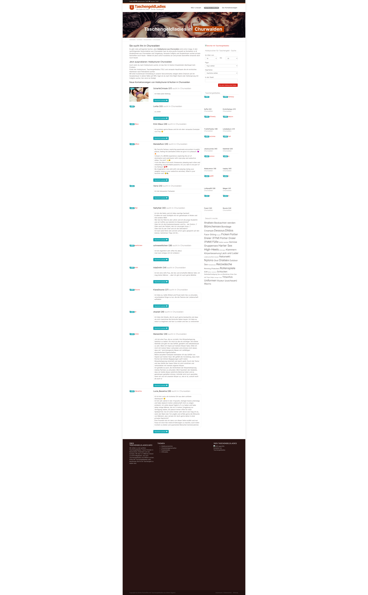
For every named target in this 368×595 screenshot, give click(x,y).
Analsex (209, 222)
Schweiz (139, 39)
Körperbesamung (212, 253)
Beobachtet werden (224, 222)
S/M (205, 272)
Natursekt (224, 256)
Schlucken (222, 271)
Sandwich (214, 272)
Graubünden (148, 39)
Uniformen (210, 280)
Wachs (207, 283)
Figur (207, 62)
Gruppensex (211, 245)
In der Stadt (209, 77)
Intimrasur (222, 250)
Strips (212, 277)
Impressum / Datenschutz (224, 592)
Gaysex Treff (154, 1)
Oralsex (224, 260)
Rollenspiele (227, 268)
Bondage (226, 226)
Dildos (229, 230)
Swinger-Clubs (218, 277)
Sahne (209, 272)
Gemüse (233, 242)
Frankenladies (165, 450)
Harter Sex (225, 245)
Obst (216, 260)
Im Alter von (209, 55)
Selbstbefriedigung (210, 274)
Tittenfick (227, 277)
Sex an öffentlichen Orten (226, 274)
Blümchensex (212, 226)
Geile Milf (132, 1)
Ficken (225, 234)
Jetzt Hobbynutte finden (228, 85)
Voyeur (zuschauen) (227, 280)
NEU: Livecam (196, 8)
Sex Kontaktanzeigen (229, 8)
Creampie (209, 230)
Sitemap (235, 592)
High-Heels (211, 249)
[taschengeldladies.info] (147, 8)
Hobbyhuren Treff (142, 1)
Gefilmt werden (223, 242)
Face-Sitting (210, 234)
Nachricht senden (160, 100)
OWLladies (164, 452)
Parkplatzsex (212, 264)
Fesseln (219, 235)
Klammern (231, 249)
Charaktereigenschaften (168, 448)
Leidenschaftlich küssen (211, 257)
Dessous (219, 230)
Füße (215, 241)
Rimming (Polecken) (211, 268)
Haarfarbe (208, 70)
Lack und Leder (229, 253)
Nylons (208, 260)
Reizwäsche (224, 264)
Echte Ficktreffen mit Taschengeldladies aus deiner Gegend (156, 592)
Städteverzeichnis (167, 446)
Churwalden (185, 88)
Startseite (132, 39)
